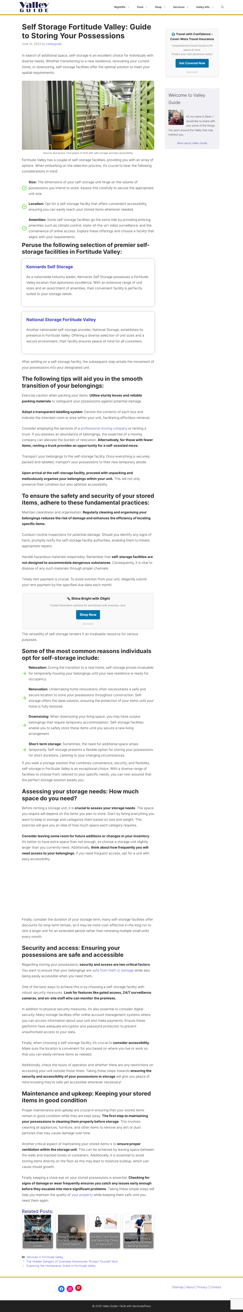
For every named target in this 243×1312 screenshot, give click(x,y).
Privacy (202, 1287)
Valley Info (203, 7)
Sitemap (178, 1287)
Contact (215, 1287)
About (190, 1287)
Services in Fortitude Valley (45, 1257)
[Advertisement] (88, 892)
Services (178, 7)
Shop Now (88, 615)
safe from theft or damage (113, 970)
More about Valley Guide (192, 143)
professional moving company (104, 428)
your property (82, 1195)
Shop (158, 7)
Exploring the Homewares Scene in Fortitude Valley (61, 1265)
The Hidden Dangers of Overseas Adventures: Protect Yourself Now (72, 1261)
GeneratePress (141, 1306)
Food (140, 7)
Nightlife (119, 7)
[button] (222, 7)
